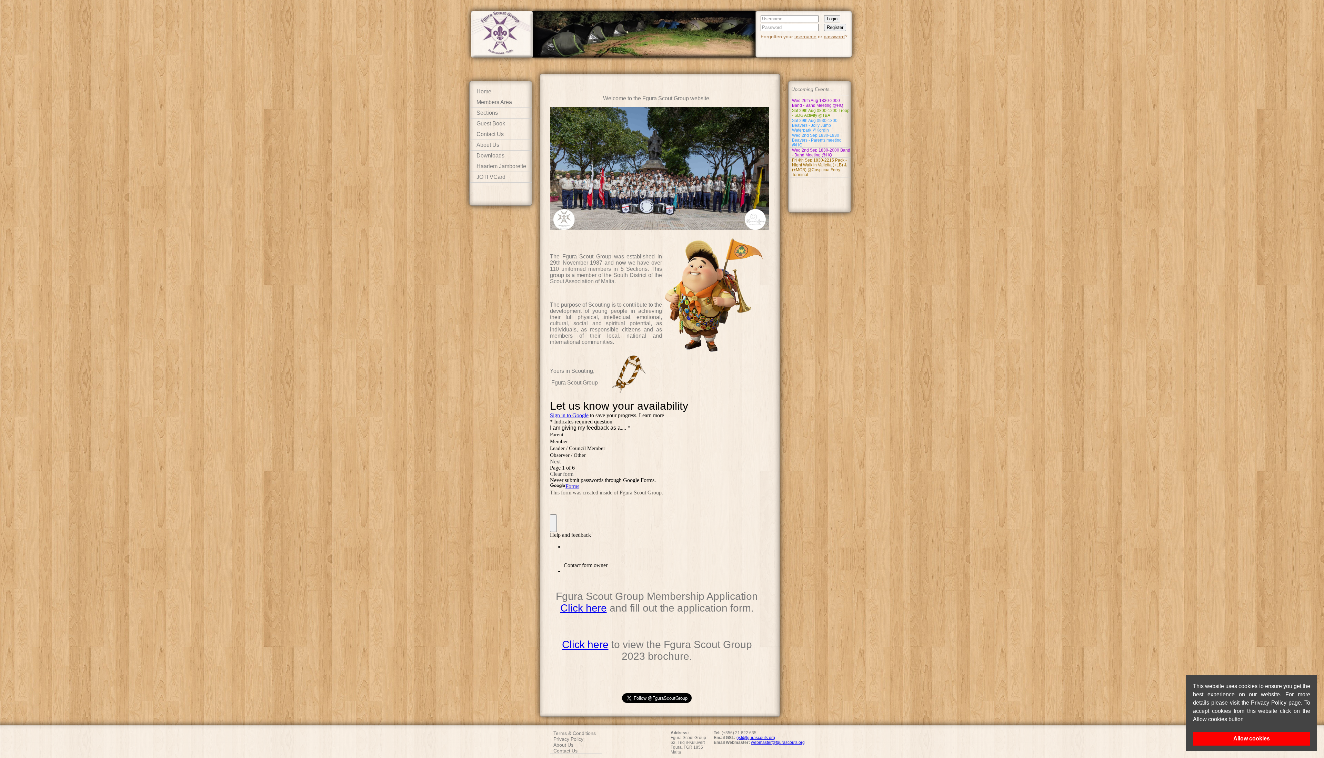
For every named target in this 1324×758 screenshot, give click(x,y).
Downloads (490, 155)
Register (835, 27)
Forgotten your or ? (804, 36)
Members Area (494, 102)
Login (832, 18)
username (805, 36)
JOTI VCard (491, 177)
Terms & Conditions (574, 733)
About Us (488, 145)
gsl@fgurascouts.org (755, 737)
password (834, 36)
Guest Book (491, 123)
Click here (583, 608)
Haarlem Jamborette (501, 166)
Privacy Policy (1268, 703)
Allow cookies (1251, 738)
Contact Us (490, 134)
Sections (487, 113)
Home (484, 91)
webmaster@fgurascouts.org (778, 742)
